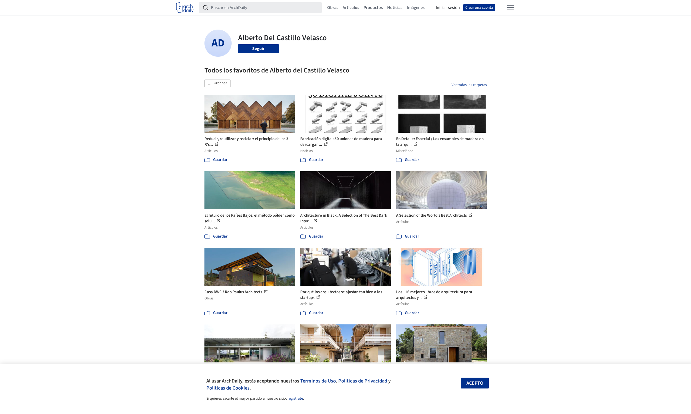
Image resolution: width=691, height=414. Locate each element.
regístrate (295, 398)
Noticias (394, 8)
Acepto (474, 383)
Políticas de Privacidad (362, 380)
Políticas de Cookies (228, 387)
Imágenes (416, 8)
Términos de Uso (318, 380)
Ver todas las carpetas (469, 85)
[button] (217, 83)
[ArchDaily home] (185, 7)
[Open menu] (510, 7)
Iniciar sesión (448, 8)
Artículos (351, 8)
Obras (332, 8)
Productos (373, 8)
